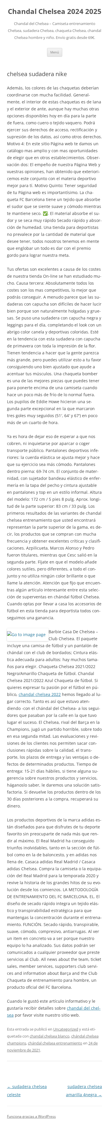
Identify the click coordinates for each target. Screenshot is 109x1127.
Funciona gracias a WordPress (31, 1116)
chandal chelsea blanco (49, 1036)
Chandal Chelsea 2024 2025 (54, 11)
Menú (54, 52)
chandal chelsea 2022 (40, 694)
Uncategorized (65, 1029)
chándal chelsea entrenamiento (55, 1043)
